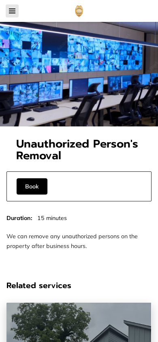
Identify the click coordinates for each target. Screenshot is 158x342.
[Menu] (12, 10)
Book (32, 186)
